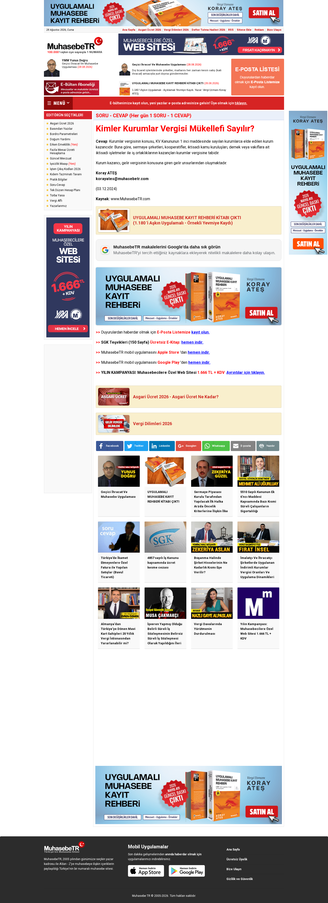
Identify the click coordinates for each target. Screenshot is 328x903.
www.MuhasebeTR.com (130, 199)
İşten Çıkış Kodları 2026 (65, 169)
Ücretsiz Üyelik (236, 859)
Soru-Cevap (57, 185)
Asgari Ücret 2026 (149, 29)
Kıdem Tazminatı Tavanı (66, 174)
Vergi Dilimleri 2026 (176, 29)
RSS (231, 29)
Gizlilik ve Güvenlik (239, 879)
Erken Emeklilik (64, 144)
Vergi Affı (56, 200)
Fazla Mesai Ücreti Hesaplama (62, 151)
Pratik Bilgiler (58, 179)
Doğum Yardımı (60, 139)
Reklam (259, 29)
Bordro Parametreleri (64, 134)
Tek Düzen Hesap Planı (65, 190)
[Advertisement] (68, 419)
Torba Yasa (57, 195)
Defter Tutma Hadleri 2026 (208, 29)
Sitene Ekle (244, 29)
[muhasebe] (75, 53)
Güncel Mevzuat (61, 158)
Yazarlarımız (58, 206)
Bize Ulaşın (274, 29)
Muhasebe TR (141, 895)
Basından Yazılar (61, 128)
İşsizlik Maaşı (63, 163)
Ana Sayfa (128, 29)
